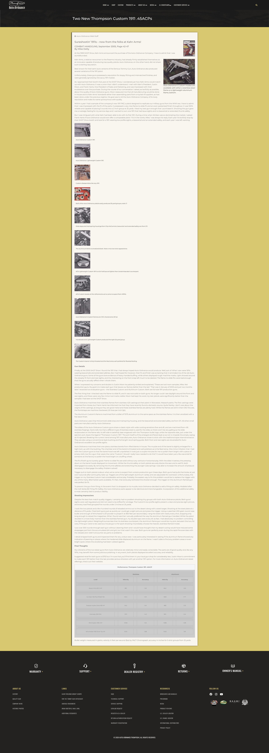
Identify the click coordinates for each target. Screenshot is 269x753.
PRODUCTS (129, 5)
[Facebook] (211, 694)
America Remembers (68, 704)
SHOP (113, 5)
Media (162, 704)
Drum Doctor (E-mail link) (71, 708)
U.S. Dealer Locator (167, 713)
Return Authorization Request (121, 718)
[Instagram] (216, 694)
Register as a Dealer (118, 713)
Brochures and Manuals (168, 694)
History (15, 694)
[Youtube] (221, 694)
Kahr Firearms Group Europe (72, 694)
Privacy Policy (165, 728)
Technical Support (117, 699)
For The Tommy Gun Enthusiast (72, 699)
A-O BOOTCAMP (164, 5)
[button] (256, 5)
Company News (17, 704)
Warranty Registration (119, 723)
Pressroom (164, 699)
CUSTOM (120, 5)
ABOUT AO (141, 5)
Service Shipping (116, 704)
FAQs (112, 694)
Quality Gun (17, 699)
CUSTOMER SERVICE (180, 5)
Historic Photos (18, 708)
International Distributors (169, 723)
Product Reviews (166, 708)
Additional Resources (69, 713)
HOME (105, 5)
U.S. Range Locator (166, 718)
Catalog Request (116, 708)
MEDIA (152, 5)
